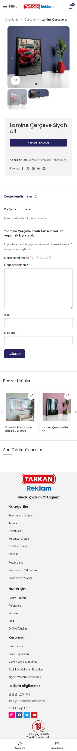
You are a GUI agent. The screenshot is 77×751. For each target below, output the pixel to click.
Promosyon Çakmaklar (23, 570)
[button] (11, 57)
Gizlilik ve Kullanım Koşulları (26, 669)
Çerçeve (30, 19)
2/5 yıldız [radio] (40, 257)
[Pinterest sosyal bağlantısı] (33, 168)
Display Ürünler (18, 546)
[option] (36, 84)
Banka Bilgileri (17, 598)
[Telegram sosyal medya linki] (44, 168)
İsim (8, 314)
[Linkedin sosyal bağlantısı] (38, 168)
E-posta (10, 332)
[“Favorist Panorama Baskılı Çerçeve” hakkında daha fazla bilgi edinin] (31, 396)
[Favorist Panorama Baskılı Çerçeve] (20, 407)
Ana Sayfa (12, 19)
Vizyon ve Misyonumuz (23, 661)
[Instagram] (12, 715)
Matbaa (13, 553)
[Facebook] (19, 715)
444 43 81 (19, 694)
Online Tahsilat (18, 628)
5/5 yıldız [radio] (50, 257)
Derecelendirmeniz (17, 257)
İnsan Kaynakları (19, 654)
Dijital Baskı (16, 531)
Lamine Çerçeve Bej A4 (55, 429)
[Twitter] (27, 715)
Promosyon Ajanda (21, 578)
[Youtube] (34, 715)
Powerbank (16, 562)
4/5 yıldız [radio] (47, 257)
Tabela (13, 523)
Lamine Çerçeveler (54, 19)
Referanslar (16, 605)
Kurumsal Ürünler (19, 538)
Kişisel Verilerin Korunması (25, 677)
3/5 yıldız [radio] (44, 257)
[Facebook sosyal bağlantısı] (22, 168)
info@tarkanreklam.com (27, 701)
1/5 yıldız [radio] (37, 257)
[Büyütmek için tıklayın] (15, 80)
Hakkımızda (16, 646)
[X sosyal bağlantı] (28, 168)
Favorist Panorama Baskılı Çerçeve (18, 429)
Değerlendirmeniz (17, 264)
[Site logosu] (38, 6)
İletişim (13, 613)
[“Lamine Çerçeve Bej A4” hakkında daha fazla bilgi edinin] (68, 396)
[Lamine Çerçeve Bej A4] (57, 407)
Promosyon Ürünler (21, 515)
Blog (11, 620)
